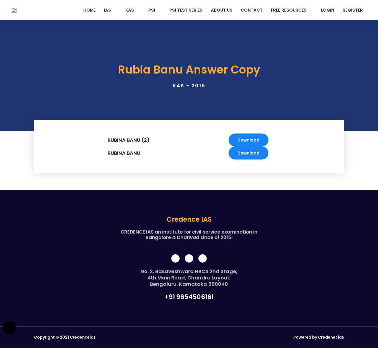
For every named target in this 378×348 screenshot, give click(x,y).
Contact (252, 10)
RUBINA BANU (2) (129, 140)
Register (353, 10)
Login (327, 10)
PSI (151, 10)
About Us (221, 10)
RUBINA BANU (124, 153)
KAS (129, 10)
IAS (107, 10)
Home (89, 10)
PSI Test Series (186, 10)
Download (248, 140)
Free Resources (289, 10)
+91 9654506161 (189, 297)
